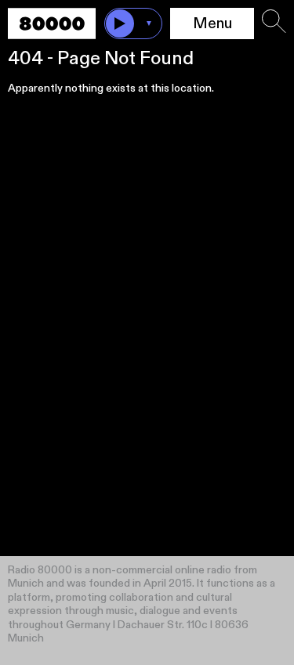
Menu (212, 23)
